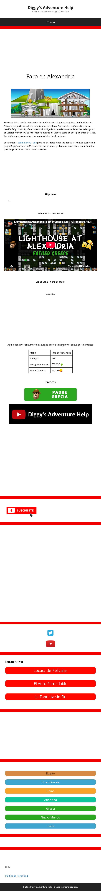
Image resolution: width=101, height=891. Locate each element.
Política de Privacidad (16, 875)
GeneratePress (71, 886)
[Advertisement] (50, 52)
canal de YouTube (27, 142)
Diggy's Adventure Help (50, 7)
